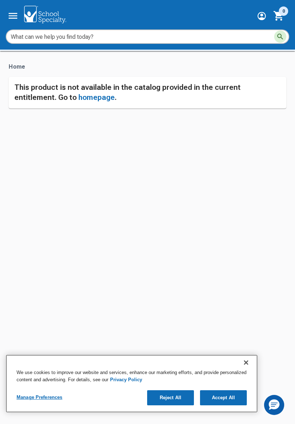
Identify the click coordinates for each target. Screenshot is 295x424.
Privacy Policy (126, 379)
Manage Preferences (39, 397)
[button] (262, 16)
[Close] (246, 362)
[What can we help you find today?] (280, 37)
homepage (96, 97)
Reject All (170, 397)
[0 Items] (279, 16)
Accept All (223, 397)
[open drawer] (13, 15)
